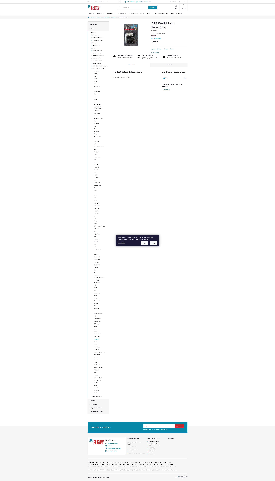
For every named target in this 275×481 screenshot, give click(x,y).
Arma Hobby (97, 113)
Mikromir (96, 246)
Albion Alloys (97, 91)
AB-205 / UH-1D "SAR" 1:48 (146, 471)
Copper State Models (98, 146)
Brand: (155, 52)
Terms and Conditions (92, 1)
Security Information (103, 1)
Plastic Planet (97, 293)
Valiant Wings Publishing (99, 352)
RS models (96, 298)
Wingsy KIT (96, 349)
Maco (95, 231)
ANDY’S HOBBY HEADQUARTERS (98, 107)
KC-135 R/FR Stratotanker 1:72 (116, 469)
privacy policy (164, 429)
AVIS (95, 121)
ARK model (96, 110)
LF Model (96, 229)
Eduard (95, 159)
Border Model (97, 131)
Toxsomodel (96, 336)
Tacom (95, 329)
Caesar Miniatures (98, 139)
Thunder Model (97, 334)
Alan (95, 89)
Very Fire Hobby (97, 380)
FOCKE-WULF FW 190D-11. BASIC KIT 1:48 (151, 469)
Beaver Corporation (98, 367)
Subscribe (179, 426)
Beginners (93, 400)
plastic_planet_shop (112, 451)
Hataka (95, 195)
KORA (95, 223)
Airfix (95, 84)
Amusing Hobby (97, 104)
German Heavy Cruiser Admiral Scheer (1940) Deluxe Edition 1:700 (158, 465)
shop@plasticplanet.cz (113, 443)
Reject (144, 243)
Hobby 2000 (97, 203)
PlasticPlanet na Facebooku (114, 448)
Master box (96, 241)
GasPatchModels (97, 185)
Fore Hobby (96, 177)
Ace (95, 76)
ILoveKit (96, 382)
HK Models (96, 211)
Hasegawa (96, 193)
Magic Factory (97, 234)
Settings (121, 242)
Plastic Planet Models (97, 396)
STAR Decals (97, 323)
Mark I (95, 236)
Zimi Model (96, 359)
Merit (95, 244)
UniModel (96, 341)
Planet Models (97, 282)
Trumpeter (96, 339)
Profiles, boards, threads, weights (100, 66)
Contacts (151, 452)
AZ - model (96, 123)
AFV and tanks (96, 35)
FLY (95, 172)
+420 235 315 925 (133, 447)
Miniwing (96, 254)
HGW (95, 200)
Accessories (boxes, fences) (99, 55)
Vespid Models (97, 354)
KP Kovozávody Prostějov (99, 226)
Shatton (96, 311)
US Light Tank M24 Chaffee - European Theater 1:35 (159, 463)
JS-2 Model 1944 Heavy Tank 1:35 (134, 465)
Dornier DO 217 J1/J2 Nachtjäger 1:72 (132, 469)
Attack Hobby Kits (98, 118)
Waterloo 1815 (97, 347)
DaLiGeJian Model (98, 365)
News (92, 28)
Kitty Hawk (96, 370)
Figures (94, 43)
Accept (153, 243)
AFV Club (96, 79)
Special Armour (97, 321)
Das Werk (96, 149)
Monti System (97, 264)
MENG (95, 372)
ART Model (96, 71)
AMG (95, 94)
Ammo (95, 99)
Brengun (96, 134)
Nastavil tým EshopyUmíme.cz (181, 478)
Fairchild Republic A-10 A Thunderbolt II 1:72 (98, 469)
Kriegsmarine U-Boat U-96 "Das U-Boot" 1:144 (106, 463)
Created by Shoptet (183, 476)
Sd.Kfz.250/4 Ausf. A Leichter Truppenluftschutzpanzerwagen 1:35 (139, 467)
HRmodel (96, 213)
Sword (95, 326)
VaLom (95, 344)
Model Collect (97, 259)
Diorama (94, 48)
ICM (95, 218)
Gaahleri (96, 388)
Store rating (151, 454)
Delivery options (157, 38)
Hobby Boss (96, 205)
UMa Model (96, 390)
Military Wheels (97, 249)
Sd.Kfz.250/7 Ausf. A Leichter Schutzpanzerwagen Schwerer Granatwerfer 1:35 (105, 467)
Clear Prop (96, 141)
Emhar (95, 162)
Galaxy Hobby (97, 182)
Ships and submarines (97, 40)
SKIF (95, 316)
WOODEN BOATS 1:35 (167, 469)
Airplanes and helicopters (98, 37)
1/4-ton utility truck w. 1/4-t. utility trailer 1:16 (165, 467)
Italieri (95, 221)
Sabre (95, 305)
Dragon (95, 154)
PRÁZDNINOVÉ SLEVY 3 (96, 411)
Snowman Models (98, 377)
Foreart (95, 180)
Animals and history (97, 53)
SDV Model (96, 308)
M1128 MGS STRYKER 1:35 (119, 465)
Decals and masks (97, 58)
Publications (94, 404)
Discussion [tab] (168, 64)
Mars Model (96, 239)
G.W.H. (95, 190)
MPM (95, 272)
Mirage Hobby (97, 257)
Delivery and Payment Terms (155, 446)
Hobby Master (97, 208)
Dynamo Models (97, 157)
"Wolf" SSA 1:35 (91, 463)
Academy (96, 73)
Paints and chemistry (97, 61)
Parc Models (96, 280)
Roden (95, 295)
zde (147, 239)
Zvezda (95, 362)
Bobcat (95, 128)
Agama (95, 81)
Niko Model (96, 275)
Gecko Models (97, 187)
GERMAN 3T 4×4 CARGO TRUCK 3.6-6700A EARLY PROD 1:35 (102, 471)
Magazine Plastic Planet (96, 408)
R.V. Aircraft (96, 300)
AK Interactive (97, 86)
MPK (95, 270)
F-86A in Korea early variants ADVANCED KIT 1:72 (165, 471)
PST (95, 285)
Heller (95, 198)
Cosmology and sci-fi (97, 50)
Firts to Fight (97, 167)
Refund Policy (152, 448)
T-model (96, 375)
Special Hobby (97, 318)
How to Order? (152, 450)
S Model (96, 303)
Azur (95, 126)
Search (152, 7)
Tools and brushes (97, 63)
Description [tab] (131, 64)
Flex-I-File (96, 169)
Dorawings (96, 152)
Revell (95, 288)
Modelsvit (96, 267)
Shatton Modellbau (98, 313)
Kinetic (95, 393)
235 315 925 (110, 446)
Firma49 (96, 164)
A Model (96, 102)
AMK (95, 96)
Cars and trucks (96, 45)
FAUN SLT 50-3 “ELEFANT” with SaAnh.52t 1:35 (128, 471)
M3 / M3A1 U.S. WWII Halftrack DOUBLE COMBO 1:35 (100, 465)
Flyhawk (96, 175)
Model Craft (96, 262)
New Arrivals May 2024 (99, 277)
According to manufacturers (99, 68)
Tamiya (95, 331)
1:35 (185, 78)
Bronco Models (97, 136)
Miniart (95, 252)
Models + (93, 32)
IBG (95, 216)
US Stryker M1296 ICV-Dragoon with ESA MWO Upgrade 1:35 (132, 463)
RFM (95, 290)
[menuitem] (92, 13)
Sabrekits (96, 385)
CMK (95, 144)
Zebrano (96, 357)
